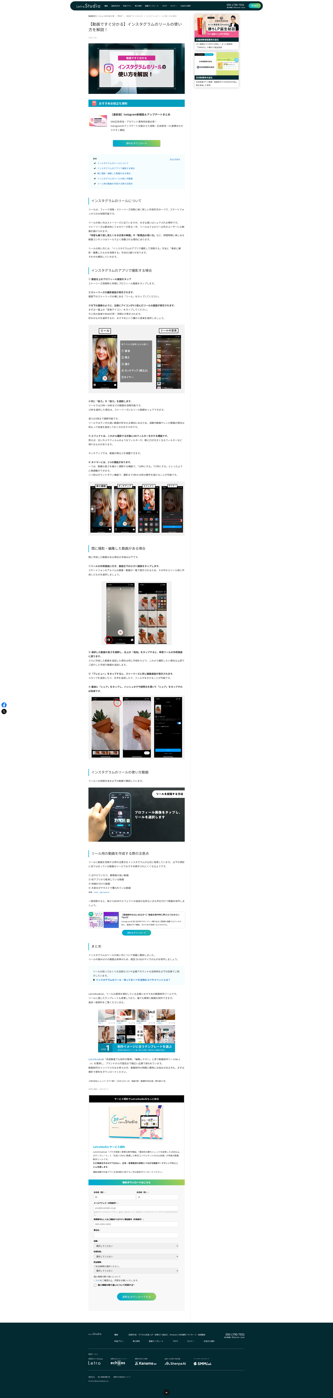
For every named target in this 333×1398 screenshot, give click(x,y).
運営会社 (91, 1377)
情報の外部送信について (122, 1377)
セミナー (173, 6)
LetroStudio (94, 1059)
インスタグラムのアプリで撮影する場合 (116, 168)
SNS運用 (182, 1334)
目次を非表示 (175, 159)
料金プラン (127, 6)
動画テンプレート (152, 6)
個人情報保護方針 (104, 1377)
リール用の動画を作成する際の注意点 (115, 183)
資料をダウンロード (136, 143)
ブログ (164, 6)
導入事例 (138, 6)
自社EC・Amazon (169, 1334)
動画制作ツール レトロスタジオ (101, 16)
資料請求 (254, 5)
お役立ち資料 (186, 6)
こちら (97, 1280)
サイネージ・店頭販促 (196, 1334)
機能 (106, 6)
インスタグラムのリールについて (113, 163)
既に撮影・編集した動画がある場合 (114, 173)
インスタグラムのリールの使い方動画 (115, 178)
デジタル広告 (143, 1334)
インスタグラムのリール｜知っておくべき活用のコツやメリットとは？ (133, 979)
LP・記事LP (156, 1334)
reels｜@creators (102, 892)
